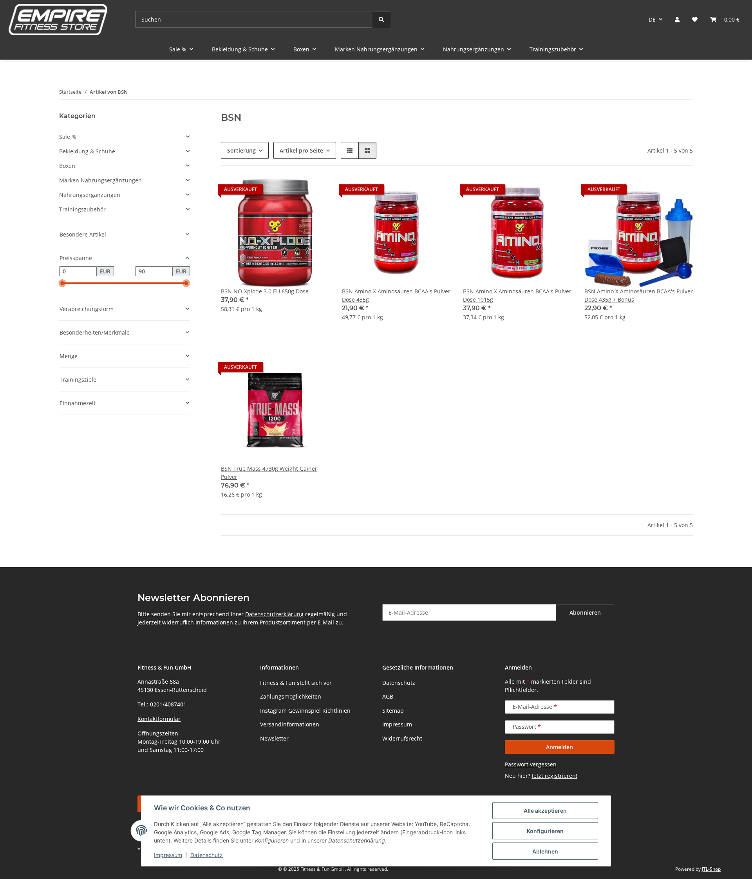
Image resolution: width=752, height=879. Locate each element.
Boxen (67, 165)
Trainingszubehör (82, 209)
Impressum (168, 855)
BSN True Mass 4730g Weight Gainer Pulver (269, 472)
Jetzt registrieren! (554, 775)
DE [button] (652, 19)
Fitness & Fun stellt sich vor (296, 682)
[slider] (62, 284)
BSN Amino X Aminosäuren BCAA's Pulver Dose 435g (396, 295)
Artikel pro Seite (301, 150)
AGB (387, 696)
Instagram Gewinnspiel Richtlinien (305, 710)
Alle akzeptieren (545, 810)
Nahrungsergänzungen (89, 194)
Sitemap (393, 710)
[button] (677, 19)
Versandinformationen (289, 724)
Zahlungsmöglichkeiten (290, 696)
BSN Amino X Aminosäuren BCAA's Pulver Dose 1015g (517, 295)
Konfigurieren (545, 831)
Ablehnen (545, 851)
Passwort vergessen (531, 764)
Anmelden (559, 747)
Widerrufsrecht (402, 738)
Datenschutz (206, 855)
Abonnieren (585, 612)
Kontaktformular (159, 718)
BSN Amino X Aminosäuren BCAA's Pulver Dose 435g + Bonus (638, 295)
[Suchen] (381, 19)
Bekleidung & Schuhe (87, 151)
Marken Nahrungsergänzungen (100, 180)
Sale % (67, 136)
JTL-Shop (711, 869)
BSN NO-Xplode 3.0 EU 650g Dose (265, 291)
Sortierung (241, 150)
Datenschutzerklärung (274, 614)
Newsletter (274, 738)
